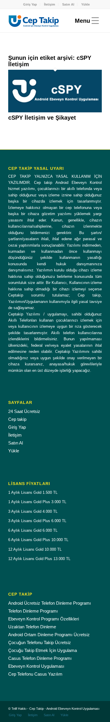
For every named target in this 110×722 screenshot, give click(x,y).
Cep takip (17, 419)
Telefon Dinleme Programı (33, 610)
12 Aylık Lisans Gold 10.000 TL (35, 549)
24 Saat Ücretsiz (24, 411)
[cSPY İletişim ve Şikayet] (55, 111)
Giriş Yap (30, 4)
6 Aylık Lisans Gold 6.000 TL (32, 530)
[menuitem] (30, 4)
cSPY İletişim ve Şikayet (42, 117)
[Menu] (85, 20)
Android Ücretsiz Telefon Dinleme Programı (49, 603)
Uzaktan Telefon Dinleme (32, 626)
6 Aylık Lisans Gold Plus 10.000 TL (38, 540)
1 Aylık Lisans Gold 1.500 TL (32, 492)
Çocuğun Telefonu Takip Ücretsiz (39, 642)
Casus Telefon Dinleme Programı (40, 658)
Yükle (85, 4)
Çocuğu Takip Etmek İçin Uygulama (42, 650)
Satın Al (68, 4)
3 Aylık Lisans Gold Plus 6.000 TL (37, 521)
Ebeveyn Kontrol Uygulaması (36, 666)
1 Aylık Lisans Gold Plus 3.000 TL (37, 502)
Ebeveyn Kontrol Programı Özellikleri (43, 618)
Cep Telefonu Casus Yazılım (35, 674)
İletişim (49, 4)
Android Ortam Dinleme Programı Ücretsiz (49, 634)
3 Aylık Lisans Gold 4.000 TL (32, 511)
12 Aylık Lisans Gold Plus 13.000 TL (39, 559)
